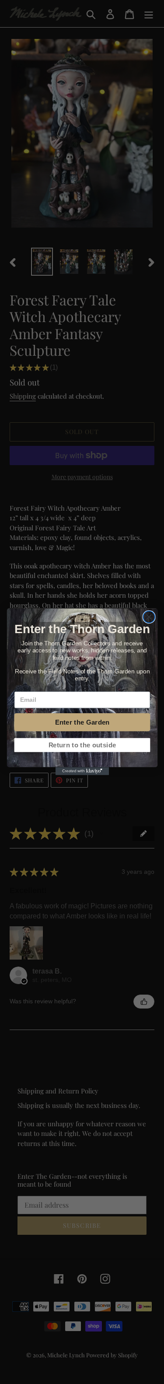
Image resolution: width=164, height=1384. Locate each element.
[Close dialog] (149, 617)
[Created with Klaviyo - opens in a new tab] (81, 771)
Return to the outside (82, 745)
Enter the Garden (82, 722)
